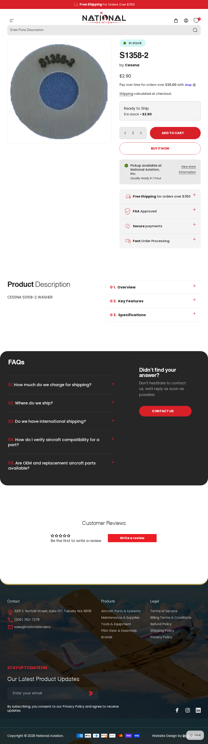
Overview (123, 287)
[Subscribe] (91, 693)
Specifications (128, 314)
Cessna (132, 65)
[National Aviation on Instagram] (187, 710)
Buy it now (160, 148)
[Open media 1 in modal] (59, 91)
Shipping (126, 93)
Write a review (132, 538)
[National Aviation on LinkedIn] (198, 710)
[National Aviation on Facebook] (177, 710)
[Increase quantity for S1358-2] (141, 133)
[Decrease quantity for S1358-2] (124, 133)
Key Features (126, 301)
